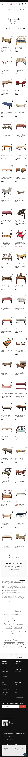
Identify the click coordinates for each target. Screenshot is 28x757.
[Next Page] (17, 555)
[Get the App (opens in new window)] (5, 723)
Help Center (4, 663)
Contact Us (4, 666)
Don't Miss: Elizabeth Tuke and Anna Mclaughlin (14, 1)
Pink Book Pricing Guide (6, 673)
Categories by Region (6, 689)
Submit (22, 706)
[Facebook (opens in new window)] (7, 744)
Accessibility (4, 676)
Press (16, 692)
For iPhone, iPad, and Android (7, 718)
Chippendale (22, 580)
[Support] (25, 754)
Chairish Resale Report (19, 697)
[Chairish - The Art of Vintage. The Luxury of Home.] (8, 4)
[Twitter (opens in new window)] (16, 744)
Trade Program (17, 666)
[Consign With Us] (19, 4)
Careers (16, 689)
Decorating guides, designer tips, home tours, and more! (12, 712)
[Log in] (14, 4)
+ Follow (7, 28)
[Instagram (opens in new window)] (3, 744)
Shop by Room (4, 694)
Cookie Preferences (17, 750)
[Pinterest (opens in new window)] (12, 744)
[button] (2, 4)
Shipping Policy (5, 671)
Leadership (17, 687)
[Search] (24, 7)
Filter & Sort (21, 28)
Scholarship (17, 694)
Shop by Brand (4, 687)
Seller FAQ (17, 673)
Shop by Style (4, 684)
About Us (16, 684)
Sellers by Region (5, 692)
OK (14, 753)
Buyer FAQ (17, 663)
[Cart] (25, 4)
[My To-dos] (17, 4)
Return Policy (4, 668)
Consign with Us (18, 671)
